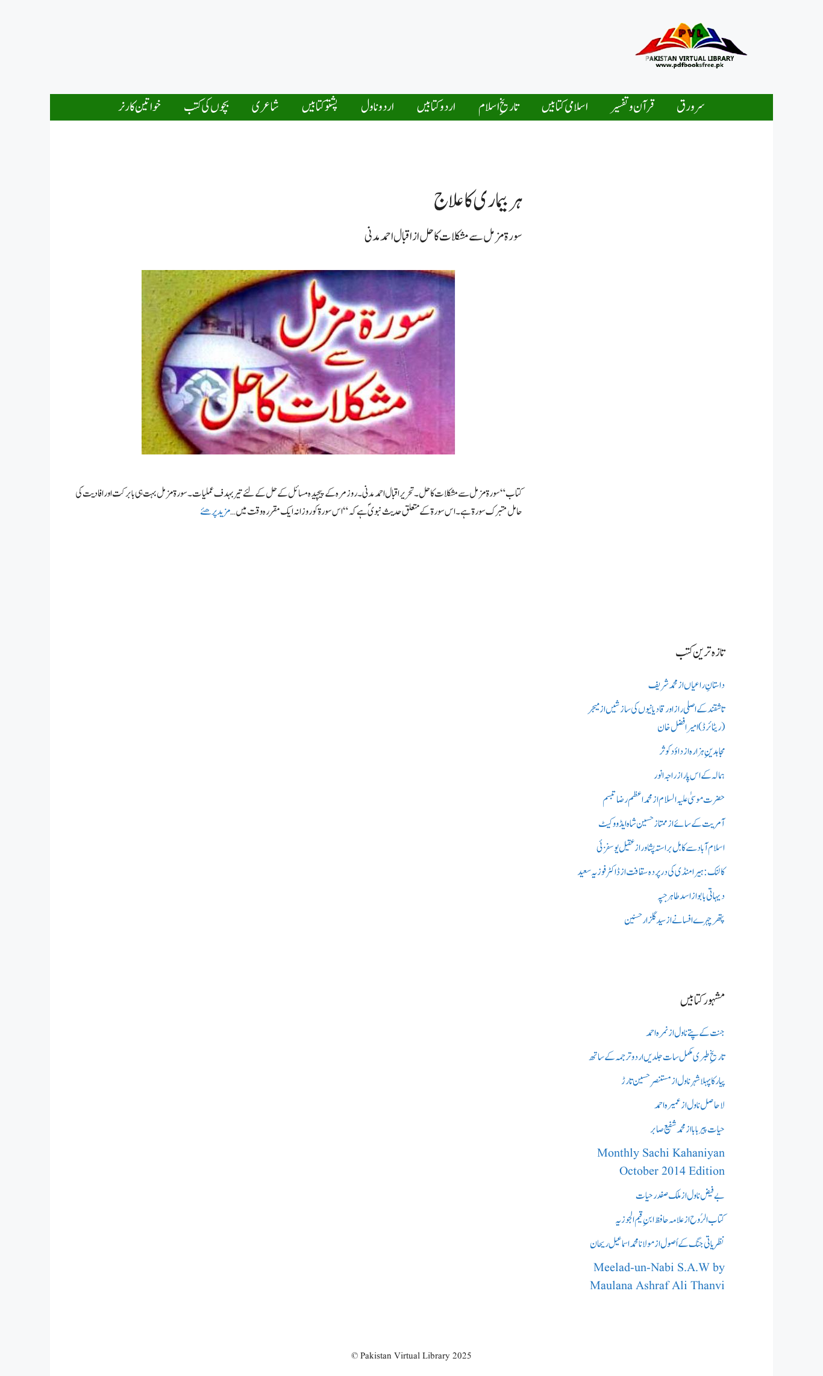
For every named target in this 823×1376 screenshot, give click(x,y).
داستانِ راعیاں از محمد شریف (686, 685)
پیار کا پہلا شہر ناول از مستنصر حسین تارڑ (673, 1081)
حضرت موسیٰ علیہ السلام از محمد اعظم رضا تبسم (663, 799)
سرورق (691, 107)
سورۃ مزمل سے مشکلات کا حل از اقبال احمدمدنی (443, 236)
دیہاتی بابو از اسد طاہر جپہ (691, 896)
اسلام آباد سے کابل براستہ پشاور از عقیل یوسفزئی (660, 848)
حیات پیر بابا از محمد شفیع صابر (687, 1129)
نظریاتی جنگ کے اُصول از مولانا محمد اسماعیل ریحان (657, 1244)
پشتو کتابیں (320, 107)
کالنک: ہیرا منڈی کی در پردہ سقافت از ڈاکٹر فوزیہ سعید (651, 872)
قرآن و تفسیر (632, 107)
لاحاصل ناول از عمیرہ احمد (689, 1105)
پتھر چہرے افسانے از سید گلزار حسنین (674, 920)
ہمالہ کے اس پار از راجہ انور (689, 775)
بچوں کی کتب (206, 107)
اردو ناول (377, 107)
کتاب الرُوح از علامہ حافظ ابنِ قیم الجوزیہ (670, 1219)
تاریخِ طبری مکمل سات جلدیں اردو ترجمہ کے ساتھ (657, 1057)
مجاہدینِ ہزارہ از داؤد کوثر (692, 751)
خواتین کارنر (139, 107)
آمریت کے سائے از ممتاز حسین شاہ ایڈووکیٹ (661, 823)
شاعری (265, 107)
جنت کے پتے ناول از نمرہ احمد (685, 1033)
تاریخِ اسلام (498, 107)
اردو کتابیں (436, 107)
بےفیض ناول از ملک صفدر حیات (680, 1195)
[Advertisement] (377, 44)
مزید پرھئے (215, 511)
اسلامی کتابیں (565, 107)
